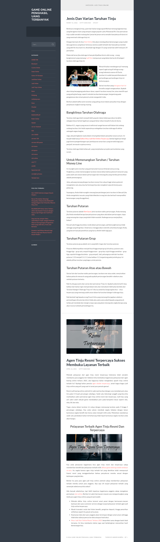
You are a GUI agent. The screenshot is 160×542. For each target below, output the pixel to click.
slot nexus (34, 154)
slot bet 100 (35, 138)
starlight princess (36, 174)
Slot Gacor (87, 212)
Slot (32, 130)
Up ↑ (126, 537)
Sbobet (33, 123)
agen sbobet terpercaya (101, 383)
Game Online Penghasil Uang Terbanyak (86, 537)
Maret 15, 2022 (72, 23)
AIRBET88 (34, 60)
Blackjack (34, 64)
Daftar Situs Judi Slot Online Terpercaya (94, 139)
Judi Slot (89, 58)
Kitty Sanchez (85, 23)
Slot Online (88, 42)
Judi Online (34, 83)
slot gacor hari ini (120, 86)
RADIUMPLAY (35, 115)
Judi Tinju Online (36, 87)
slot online (34, 158)
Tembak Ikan (35, 178)
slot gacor (34, 150)
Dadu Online (35, 71)
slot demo (34, 146)
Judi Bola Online (36, 79)
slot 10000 (34, 134)
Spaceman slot (35, 170)
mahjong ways (35, 99)
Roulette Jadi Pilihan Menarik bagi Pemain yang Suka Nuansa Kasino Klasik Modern (41, 232)
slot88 (33, 166)
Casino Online (35, 67)
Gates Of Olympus (37, 75)
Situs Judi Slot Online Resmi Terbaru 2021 (86, 520)
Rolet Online (35, 119)
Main (33, 103)
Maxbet (33, 107)
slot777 (33, 162)
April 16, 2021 (71, 369)
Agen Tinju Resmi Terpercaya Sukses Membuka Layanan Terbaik (95, 362)
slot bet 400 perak (37, 142)
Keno (33, 91)
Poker (33, 111)
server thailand (36, 126)
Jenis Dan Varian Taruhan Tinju (91, 18)
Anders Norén (117, 537)
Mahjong (34, 95)
